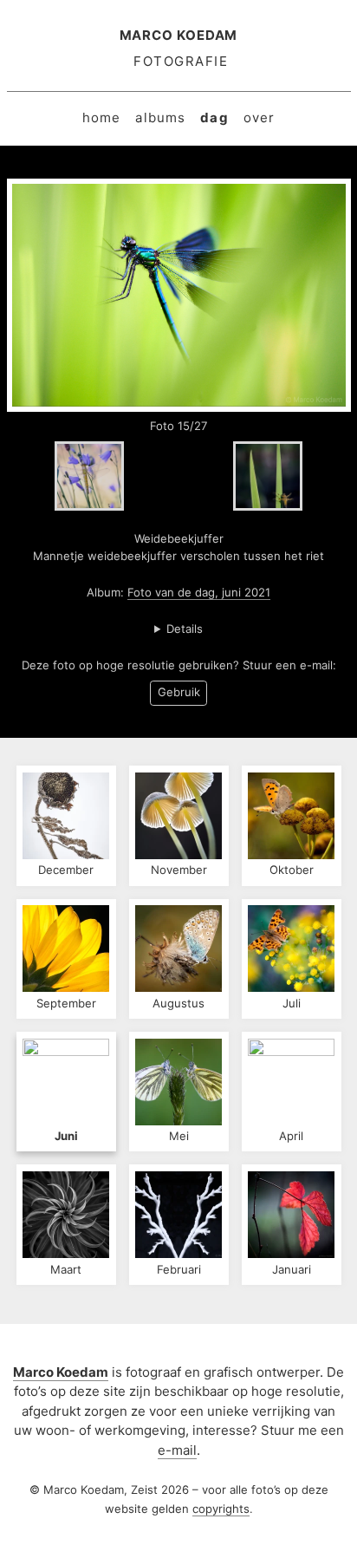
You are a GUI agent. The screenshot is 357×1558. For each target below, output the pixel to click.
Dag (214, 117)
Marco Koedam (179, 35)
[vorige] (89, 476)
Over (259, 117)
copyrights (221, 1509)
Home (101, 117)
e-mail (177, 1450)
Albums (160, 117)
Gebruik (179, 692)
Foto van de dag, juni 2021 (198, 592)
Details (184, 629)
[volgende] (267, 476)
